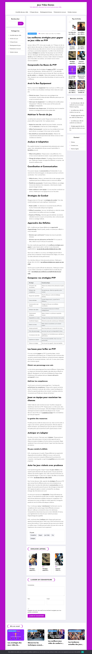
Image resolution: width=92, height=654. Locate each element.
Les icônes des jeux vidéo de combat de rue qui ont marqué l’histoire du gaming (72, 33)
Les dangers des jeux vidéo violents (43, 477)
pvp (55, 33)
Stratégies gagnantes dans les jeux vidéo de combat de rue (32, 569)
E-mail (48, 599)
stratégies (58, 33)
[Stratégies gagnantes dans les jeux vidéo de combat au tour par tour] (46, 559)
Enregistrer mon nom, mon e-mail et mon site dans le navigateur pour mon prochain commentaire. (44, 611)
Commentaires (31, 585)
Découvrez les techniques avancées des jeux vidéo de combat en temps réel (81, 77)
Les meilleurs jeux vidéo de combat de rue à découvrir (81, 48)
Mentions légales (75, 149)
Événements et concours (60, 12)
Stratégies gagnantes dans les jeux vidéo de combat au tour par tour (45, 569)
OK (82, 651)
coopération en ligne (47, 413)
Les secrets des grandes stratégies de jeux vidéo (49, 249)
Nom (29, 599)
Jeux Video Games (45, 4)
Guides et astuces (72, 12)
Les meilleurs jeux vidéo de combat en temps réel (72, 91)
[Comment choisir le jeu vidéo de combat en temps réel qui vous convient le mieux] (59, 559)
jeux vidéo (51, 33)
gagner (47, 33)
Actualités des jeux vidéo (22, 12)
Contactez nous (74, 145)
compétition (42, 33)
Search (20, 23)
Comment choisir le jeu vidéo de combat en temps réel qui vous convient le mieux (59, 569)
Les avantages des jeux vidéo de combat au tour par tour (72, 77)
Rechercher (15, 19)
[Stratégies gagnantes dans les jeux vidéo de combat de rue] (33, 559)
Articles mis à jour (14, 38)
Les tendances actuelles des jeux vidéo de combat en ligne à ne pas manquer (81, 91)
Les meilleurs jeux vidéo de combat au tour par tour (81, 33)
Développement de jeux (46, 12)
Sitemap (73, 142)
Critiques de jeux (34, 12)
